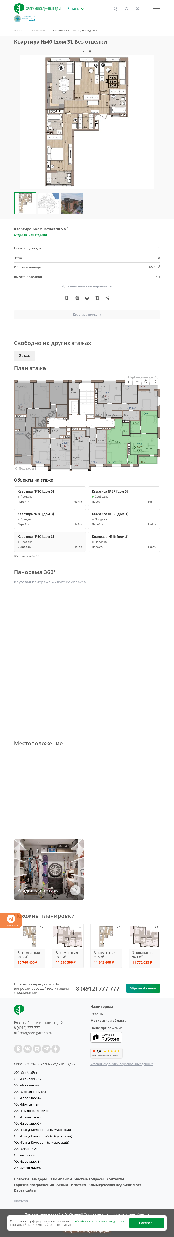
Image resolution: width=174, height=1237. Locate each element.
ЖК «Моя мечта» (26, 1104)
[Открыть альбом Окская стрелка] (97, 298)
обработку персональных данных (99, 1221)
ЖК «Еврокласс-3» (27, 1161)
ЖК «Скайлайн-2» (27, 1079)
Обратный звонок (143, 988)
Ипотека (78, 1184)
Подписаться (11, 925)
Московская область (108, 1020)
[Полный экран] (154, 381)
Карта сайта (25, 1190)
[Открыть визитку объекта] (67, 298)
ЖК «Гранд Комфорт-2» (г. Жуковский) (43, 1136)
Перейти (23, 501)
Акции (62, 1184)
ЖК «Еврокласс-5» (27, 1123)
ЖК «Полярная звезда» (31, 1110)
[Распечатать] (87, 298)
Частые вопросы (89, 1179)
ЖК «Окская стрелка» (30, 1091)
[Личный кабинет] (137, 8)
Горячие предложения (34, 1184)
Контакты (115, 1179)
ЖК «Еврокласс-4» (27, 1098)
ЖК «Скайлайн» (26, 1072)
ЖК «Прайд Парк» (27, 1117)
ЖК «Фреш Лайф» (27, 1168)
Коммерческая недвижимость (115, 1184)
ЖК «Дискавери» (26, 1085)
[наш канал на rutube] (37, 1049)
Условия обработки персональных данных (121, 1064)
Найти (78, 501)
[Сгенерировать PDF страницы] (77, 298)
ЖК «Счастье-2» (26, 1149)
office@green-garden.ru (33, 1032)
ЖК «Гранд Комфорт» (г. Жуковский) (41, 1142)
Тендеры (39, 1179)
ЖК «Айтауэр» (24, 1155)
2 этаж (24, 355)
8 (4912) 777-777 (97, 988)
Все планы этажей (26, 556)
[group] (87, 122)
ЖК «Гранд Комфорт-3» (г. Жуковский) (43, 1130)
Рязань (96, 1014)
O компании (60, 1179)
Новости (21, 1179)
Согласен (146, 1223)
